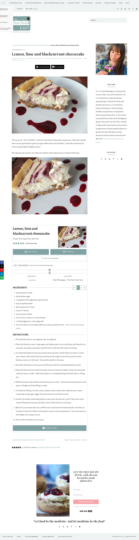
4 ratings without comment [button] (48, 447)
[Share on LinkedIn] (2, 274)
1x (78, 287)
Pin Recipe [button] (70, 252)
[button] (14, 243)
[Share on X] (2, 266)
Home (15, 45)
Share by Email (51, 428)
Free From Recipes (24, 45)
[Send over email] (2, 278)
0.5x (74, 287)
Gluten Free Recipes (51, 58)
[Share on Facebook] (2, 262)
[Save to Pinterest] (2, 270)
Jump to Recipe (44, 67)
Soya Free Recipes (76, 58)
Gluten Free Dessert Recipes (40, 45)
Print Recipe (58, 67)
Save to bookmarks (50, 258)
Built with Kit (86, 511)
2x (81, 287)
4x (84, 287)
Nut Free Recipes (64, 58)
